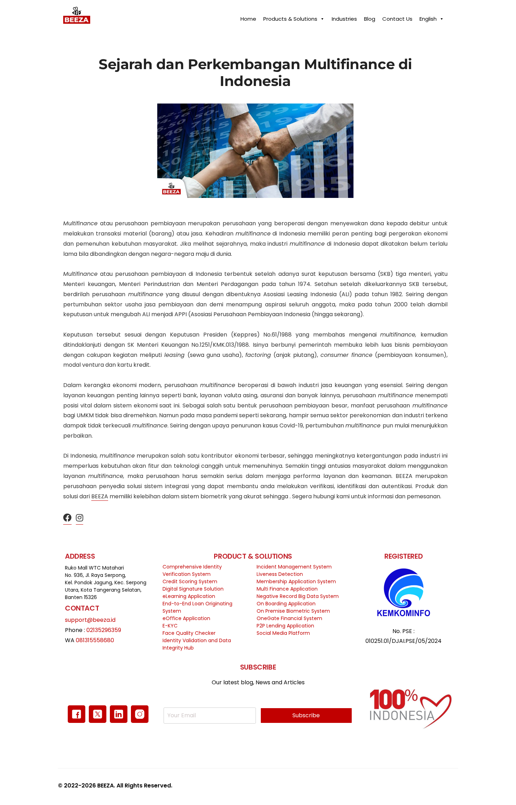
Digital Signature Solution (193, 588)
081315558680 (95, 640)
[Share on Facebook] (67, 518)
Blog (369, 17)
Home (248, 17)
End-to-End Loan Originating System (197, 607)
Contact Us (397, 17)
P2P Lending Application (285, 625)
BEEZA (99, 496)
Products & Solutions (290, 17)
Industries (344, 17)
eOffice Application (186, 618)
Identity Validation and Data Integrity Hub (197, 644)
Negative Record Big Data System (298, 596)
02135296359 (103, 630)
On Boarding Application (286, 603)
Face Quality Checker (189, 633)
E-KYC (170, 625)
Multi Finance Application (287, 588)
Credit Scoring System (190, 581)
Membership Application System (296, 581)
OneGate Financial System (289, 618)
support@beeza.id (90, 620)
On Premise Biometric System (293, 610)
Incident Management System (294, 566)
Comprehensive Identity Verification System (192, 570)
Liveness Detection (280, 574)
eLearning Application (189, 596)
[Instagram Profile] (79, 518)
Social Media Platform (283, 633)
